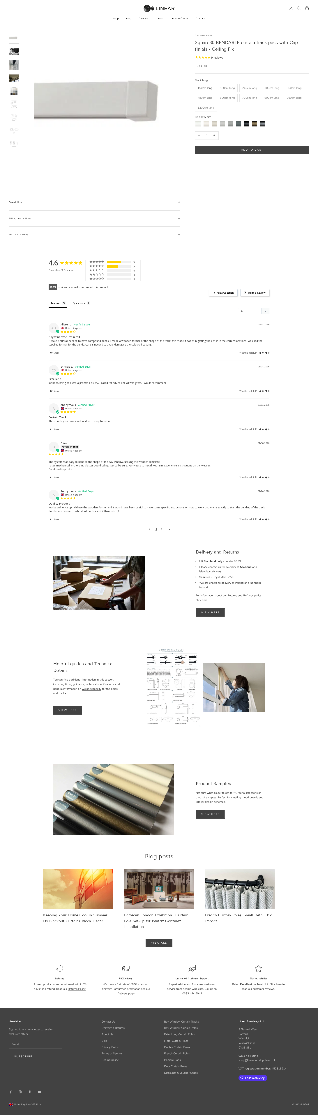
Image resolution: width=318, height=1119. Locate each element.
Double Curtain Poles (177, 1047)
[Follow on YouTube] (39, 1092)
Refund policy (110, 1060)
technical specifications (100, 684)
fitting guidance (74, 684)
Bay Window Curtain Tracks (181, 1021)
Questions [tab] (79, 303)
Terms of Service (112, 1053)
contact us (214, 567)
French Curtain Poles (177, 1053)
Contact (200, 18)
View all (159, 942)
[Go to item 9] (14, 144)
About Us (107, 1034)
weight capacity (91, 689)
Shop (116, 18)
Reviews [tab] (55, 303)
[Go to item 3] (14, 65)
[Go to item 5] (14, 91)
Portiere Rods (172, 1060)
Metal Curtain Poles (176, 1041)
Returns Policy (77, 989)
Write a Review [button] (257, 292)
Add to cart (252, 149)
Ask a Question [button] (225, 292)
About (160, 18)
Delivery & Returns (113, 1028)
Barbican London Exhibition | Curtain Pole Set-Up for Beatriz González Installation (156, 921)
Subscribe (23, 1056)
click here (201, 600)
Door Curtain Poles (175, 1066)
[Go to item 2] (14, 51)
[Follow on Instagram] (20, 1092)
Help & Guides (180, 18)
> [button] (169, 529)
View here (68, 710)
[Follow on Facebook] (11, 1092)
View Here (210, 612)
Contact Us (108, 1021)
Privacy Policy (110, 1047)
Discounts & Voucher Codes (181, 1073)
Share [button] (56, 352)
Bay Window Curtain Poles (181, 1028)
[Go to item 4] (14, 78)
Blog (128, 18)
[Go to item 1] (14, 38)
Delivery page (126, 993)
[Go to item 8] (14, 131)
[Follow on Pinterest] (30, 1092)
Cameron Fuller (203, 35)
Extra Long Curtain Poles (179, 1034)
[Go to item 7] (14, 118)
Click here (275, 984)
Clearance (144, 18)
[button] (261, 352)
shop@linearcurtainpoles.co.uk (257, 1060)
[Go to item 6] (14, 104)
